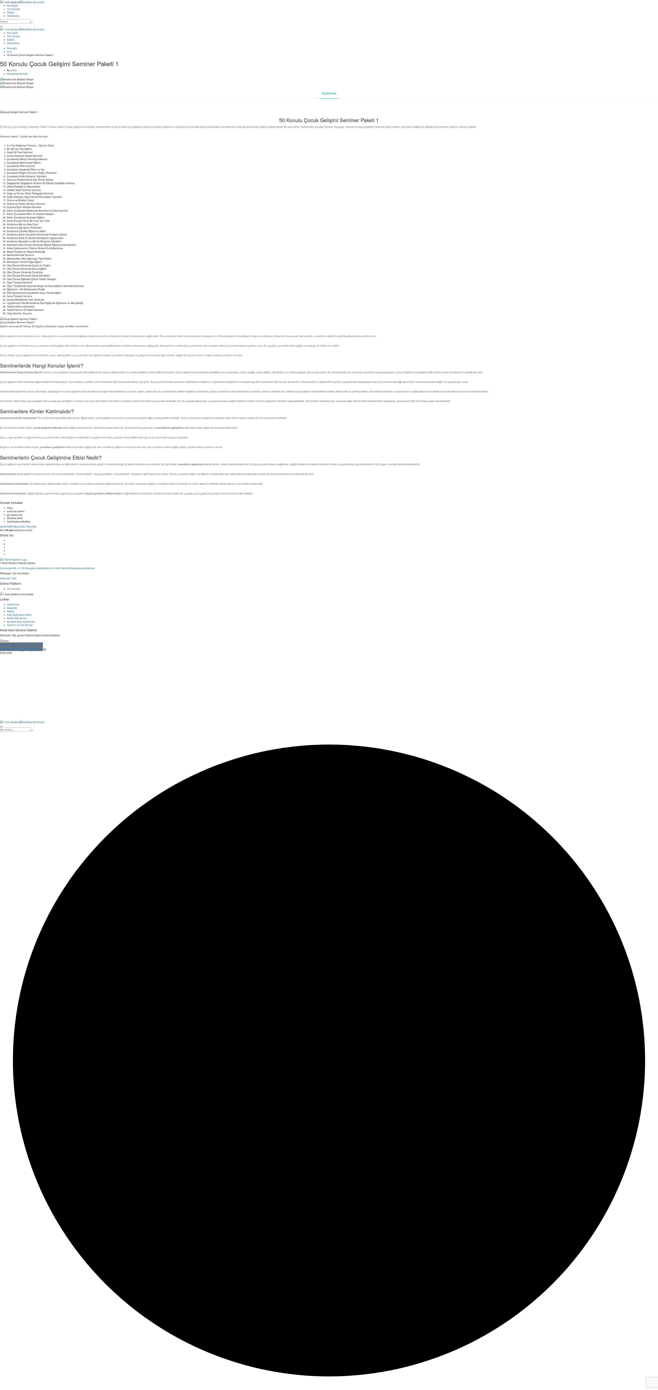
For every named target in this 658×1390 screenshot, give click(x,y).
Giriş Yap (34, 715)
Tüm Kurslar (13, 9)
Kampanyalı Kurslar (17, 73)
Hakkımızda (13, 15)
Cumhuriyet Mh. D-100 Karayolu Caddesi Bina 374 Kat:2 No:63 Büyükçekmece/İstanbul (47, 568)
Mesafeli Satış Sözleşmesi (21, 621)
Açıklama (329, 93)
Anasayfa (12, 48)
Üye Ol (25, 715)
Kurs (9, 51)
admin (13, 70)
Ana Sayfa (12, 5)
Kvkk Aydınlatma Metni (19, 614)
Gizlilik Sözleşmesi (17, 618)
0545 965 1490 (8, 578)
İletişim (10, 12)
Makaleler (12, 608)
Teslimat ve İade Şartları (20, 625)
